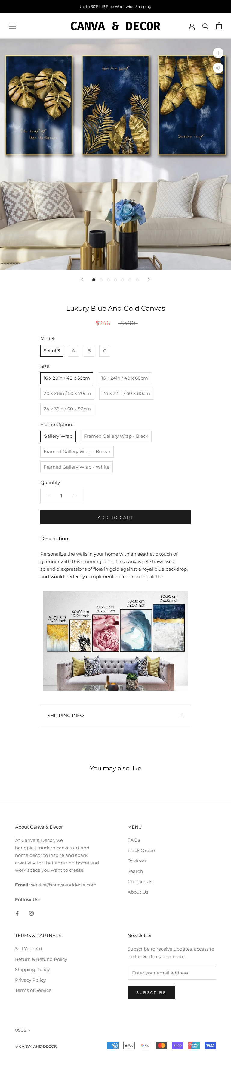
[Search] (205, 26)
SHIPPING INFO (66, 715)
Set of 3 (52, 350)
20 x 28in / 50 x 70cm (67, 393)
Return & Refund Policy (41, 959)
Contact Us (140, 881)
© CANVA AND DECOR (36, 1046)
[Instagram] (31, 913)
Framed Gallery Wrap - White (76, 467)
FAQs (134, 840)
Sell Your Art (28, 949)
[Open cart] (219, 25)
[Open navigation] (12, 26)
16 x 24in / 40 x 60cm (124, 378)
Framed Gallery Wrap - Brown (77, 451)
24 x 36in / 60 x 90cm (67, 409)
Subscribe (151, 992)
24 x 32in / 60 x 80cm (126, 393)
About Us (138, 892)
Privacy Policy (30, 980)
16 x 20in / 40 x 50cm (67, 378)
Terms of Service (33, 990)
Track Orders (142, 850)
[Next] (149, 279)
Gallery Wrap (58, 436)
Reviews (137, 861)
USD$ (20, 1030)
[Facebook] (17, 913)
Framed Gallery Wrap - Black (116, 436)
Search (135, 871)
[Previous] (82, 279)
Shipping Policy (32, 969)
